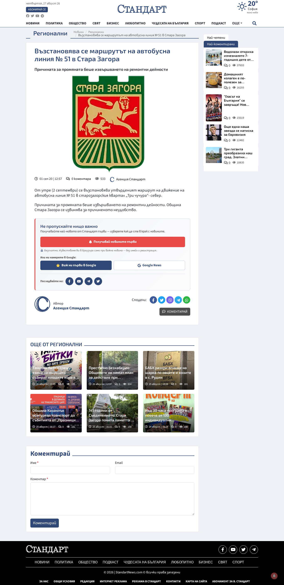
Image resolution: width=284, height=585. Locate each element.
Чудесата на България (145, 562)
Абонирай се (37, 9)
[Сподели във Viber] (170, 300)
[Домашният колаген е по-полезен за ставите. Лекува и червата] (214, 80)
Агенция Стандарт (130, 179)
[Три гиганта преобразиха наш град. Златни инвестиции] (214, 155)
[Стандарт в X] (98, 281)
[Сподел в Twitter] (161, 300)
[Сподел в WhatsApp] (186, 300)
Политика (64, 562)
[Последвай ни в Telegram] (254, 549)
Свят (222, 562)
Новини (79, 32)
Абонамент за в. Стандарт (231, 581)
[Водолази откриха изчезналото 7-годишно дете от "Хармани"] (214, 58)
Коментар (39, 479)
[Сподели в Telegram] (178, 300)
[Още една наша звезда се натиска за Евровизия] (214, 132)
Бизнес (206, 562)
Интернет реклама (113, 581)
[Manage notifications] (274, 576)
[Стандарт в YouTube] (79, 281)
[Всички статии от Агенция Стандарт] (42, 304)
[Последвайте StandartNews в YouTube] (37, 16)
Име (34, 462)
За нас (43, 581)
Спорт (238, 562)
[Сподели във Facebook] (153, 300)
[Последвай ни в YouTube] (233, 549)
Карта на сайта (196, 581)
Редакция (87, 581)
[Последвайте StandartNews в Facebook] (27, 16)
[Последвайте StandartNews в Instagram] (32, 16)
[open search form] (254, 23)
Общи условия (64, 581)
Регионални (96, 32)
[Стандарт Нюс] (47, 552)
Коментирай (177, 311)
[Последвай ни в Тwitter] (243, 549)
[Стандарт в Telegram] (89, 281)
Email (119, 462)
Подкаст (111, 562)
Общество (88, 562)
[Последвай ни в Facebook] (223, 549)
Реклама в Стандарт (146, 581)
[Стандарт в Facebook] (69, 281)
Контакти (173, 581)
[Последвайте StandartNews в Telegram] (42, 16)
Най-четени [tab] (216, 37)
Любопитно (182, 562)
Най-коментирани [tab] (221, 44)
